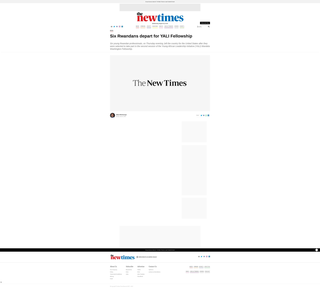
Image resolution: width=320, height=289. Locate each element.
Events (182, 26)
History (112, 276)
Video (187, 271)
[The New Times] (160, 21)
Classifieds (140, 276)
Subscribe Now (205, 23)
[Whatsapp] (206, 115)
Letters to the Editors (154, 272)
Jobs (127, 274)
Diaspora (155, 26)
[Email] (111, 27)
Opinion (196, 266)
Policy (111, 272)
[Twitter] (114, 27)
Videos (161, 26)
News (137, 26)
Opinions (142, 26)
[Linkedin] (122, 27)
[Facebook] (117, 27)
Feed (111, 278)
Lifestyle (207, 266)
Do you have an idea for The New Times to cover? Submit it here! (160, 1)
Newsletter (129, 269)
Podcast (207, 271)
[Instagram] (119, 27)
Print (127, 272)
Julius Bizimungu (121, 114)
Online (139, 269)
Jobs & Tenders (168, 26)
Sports (149, 26)
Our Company (113, 269)
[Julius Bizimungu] (112, 117)
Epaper (176, 26)
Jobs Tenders (141, 274)
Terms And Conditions (116, 274)
